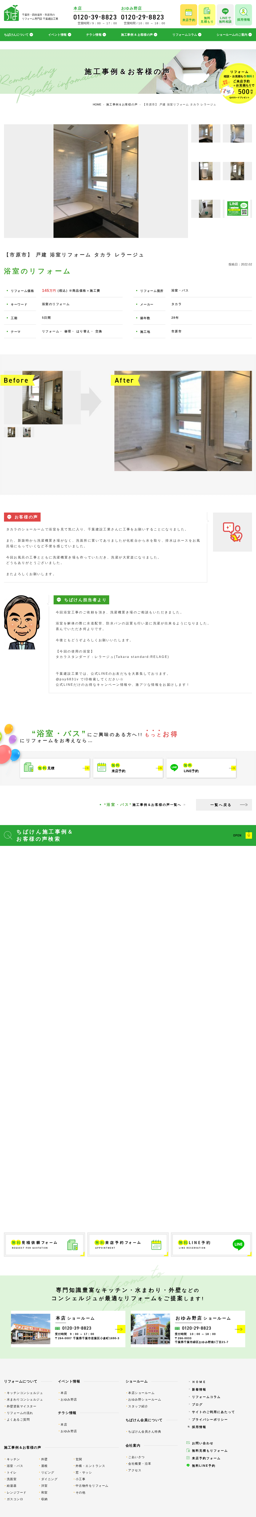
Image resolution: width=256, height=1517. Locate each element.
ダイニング (49, 1479)
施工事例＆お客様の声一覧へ (142, 805)
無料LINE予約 (204, 1465)
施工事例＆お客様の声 (22, 1447)
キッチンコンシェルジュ (25, 1393)
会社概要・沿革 (139, 1463)
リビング (47, 1472)
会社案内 (133, 1445)
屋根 (44, 1465)
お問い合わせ (203, 1443)
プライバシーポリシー (210, 1419)
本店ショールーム (141, 1393)
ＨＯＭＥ (199, 1382)
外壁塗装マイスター (22, 1406)
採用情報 (199, 1427)
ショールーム (137, 1381)
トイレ (12, 1472)
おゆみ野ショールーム (144, 1399)
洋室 (44, 1485)
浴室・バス (15, 1465)
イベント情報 (57, 34)
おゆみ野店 (69, 1399)
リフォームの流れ (20, 1413)
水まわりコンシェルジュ (25, 1399)
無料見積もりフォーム (210, 1450)
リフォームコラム (184, 34)
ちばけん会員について (144, 1420)
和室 (44, 1492)
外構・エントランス (90, 1465)
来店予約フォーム (206, 1458)
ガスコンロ (15, 1499)
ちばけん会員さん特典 (144, 1431)
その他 (81, 1492)
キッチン (13, 1459)
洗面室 (12, 1479)
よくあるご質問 (18, 1419)
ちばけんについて (16, 34)
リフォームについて (21, 1381)
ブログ (197, 1404)
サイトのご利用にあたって (213, 1412)
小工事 (81, 1479)
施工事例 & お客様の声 (137, 34)
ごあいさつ (136, 1457)
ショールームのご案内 (232, 34)
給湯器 (12, 1485)
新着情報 (199, 1389)
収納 (44, 1499)
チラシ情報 (94, 34)
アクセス (134, 1470)
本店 (64, 1393)
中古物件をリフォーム (92, 1485)
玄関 (79, 1459)
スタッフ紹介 (138, 1406)
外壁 (44, 1459)
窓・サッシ (84, 1472)
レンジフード (17, 1492)
